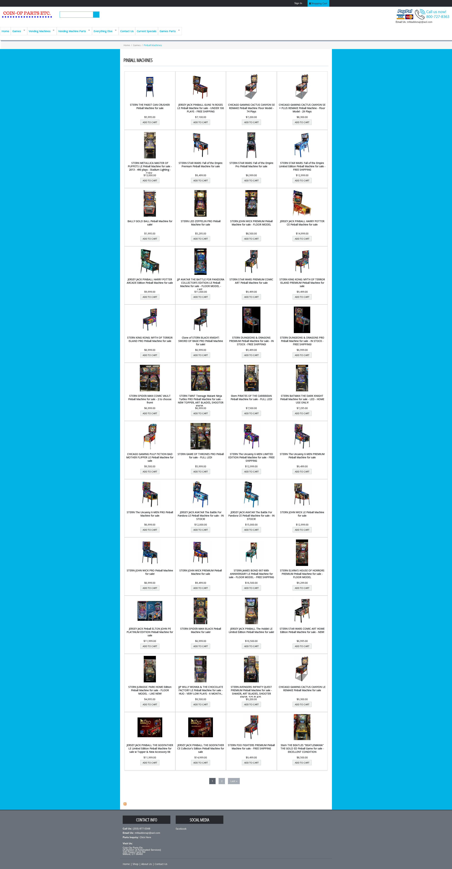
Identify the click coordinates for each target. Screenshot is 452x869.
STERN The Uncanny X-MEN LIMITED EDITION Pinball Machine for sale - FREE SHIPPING (251, 457)
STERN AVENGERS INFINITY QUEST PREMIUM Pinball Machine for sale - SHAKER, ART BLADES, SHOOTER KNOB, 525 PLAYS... (251, 692)
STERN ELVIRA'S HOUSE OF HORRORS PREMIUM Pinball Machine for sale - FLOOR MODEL (302, 574)
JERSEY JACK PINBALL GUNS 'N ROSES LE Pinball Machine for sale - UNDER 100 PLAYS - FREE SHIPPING (200, 108)
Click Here (145, 837)
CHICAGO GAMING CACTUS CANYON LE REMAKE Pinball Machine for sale (302, 688)
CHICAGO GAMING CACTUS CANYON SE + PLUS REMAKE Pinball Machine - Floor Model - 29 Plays (302, 108)
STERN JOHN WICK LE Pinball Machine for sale (302, 514)
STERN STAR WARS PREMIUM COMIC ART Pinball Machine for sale (251, 281)
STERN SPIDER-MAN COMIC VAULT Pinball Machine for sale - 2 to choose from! (149, 399)
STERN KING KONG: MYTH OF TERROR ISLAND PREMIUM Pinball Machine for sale (302, 283)
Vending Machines (38, 31)
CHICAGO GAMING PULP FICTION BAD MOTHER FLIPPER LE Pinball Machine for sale (149, 457)
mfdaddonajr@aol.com (419, 21)
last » (233, 781)
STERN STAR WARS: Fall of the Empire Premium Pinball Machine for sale (200, 164)
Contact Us (127, 31)
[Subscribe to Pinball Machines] (125, 804)
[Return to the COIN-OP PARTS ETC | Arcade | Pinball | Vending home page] (26, 15)
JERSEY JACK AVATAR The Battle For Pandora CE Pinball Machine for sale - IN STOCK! (251, 516)
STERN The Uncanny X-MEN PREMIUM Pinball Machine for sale (302, 455)
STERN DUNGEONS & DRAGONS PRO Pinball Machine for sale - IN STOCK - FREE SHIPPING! (302, 341)
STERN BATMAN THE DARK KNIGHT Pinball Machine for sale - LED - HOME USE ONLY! (302, 399)
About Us (146, 864)
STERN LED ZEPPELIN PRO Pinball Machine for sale (201, 222)
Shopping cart (319, 3)
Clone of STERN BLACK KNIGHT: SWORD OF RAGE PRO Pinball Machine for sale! (200, 341)
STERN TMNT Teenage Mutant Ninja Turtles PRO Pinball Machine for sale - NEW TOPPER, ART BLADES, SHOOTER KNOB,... (200, 401)
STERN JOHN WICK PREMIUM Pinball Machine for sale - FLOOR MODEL (251, 222)
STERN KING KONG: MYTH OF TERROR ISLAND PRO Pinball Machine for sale (150, 339)
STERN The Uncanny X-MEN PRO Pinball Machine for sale (150, 514)
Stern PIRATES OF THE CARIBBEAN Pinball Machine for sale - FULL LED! (251, 397)
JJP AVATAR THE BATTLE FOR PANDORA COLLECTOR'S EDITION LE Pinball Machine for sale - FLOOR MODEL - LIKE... (200, 284)
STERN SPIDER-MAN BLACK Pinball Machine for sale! (200, 630)
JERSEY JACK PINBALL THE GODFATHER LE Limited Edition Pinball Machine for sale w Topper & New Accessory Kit (150, 748)
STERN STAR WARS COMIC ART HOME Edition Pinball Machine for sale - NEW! (302, 630)
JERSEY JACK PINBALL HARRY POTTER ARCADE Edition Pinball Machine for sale (150, 281)
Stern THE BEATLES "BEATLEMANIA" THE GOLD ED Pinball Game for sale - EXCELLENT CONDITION (302, 748)
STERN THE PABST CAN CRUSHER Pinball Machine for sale (150, 106)
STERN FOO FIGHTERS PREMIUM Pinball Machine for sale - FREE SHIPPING (251, 746)
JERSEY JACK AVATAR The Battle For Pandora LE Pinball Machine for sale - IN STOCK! (201, 516)
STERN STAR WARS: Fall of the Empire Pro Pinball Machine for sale (251, 164)
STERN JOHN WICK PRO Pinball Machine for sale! (150, 572)
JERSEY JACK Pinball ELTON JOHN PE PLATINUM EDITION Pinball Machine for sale (150, 632)
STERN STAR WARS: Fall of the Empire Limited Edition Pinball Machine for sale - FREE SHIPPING (302, 166)
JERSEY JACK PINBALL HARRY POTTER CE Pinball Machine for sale (302, 222)
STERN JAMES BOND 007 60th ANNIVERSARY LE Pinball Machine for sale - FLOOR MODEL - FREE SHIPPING (251, 574)
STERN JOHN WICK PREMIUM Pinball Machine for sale (200, 572)
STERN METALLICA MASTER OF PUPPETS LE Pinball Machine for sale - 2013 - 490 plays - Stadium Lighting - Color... (150, 168)
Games (16, 31)
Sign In (298, 3)
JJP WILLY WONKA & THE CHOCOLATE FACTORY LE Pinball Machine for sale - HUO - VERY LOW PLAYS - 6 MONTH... (200, 690)
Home (5, 31)
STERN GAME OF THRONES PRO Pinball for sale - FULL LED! (201, 455)
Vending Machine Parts (71, 31)
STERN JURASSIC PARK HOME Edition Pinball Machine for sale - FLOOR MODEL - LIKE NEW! (149, 690)
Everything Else (102, 31)
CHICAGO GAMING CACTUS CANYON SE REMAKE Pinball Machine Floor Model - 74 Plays (251, 108)
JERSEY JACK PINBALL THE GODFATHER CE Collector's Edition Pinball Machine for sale (200, 748)
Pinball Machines (153, 45)
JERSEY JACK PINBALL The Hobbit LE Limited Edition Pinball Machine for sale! (251, 630)
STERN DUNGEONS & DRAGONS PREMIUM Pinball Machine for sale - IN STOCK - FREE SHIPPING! (251, 341)
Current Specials (146, 31)
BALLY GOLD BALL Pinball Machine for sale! (149, 222)
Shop (135, 864)
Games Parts (167, 31)
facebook (181, 828)
